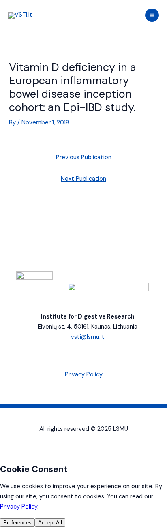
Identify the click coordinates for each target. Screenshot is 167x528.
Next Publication (83, 179)
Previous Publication (83, 157)
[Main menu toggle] (152, 15)
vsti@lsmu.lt (88, 337)
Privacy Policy (84, 374)
